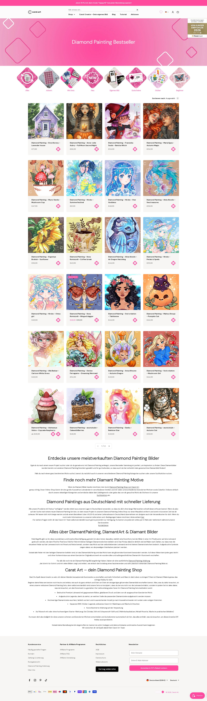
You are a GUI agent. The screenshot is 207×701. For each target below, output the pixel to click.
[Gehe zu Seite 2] (109, 446)
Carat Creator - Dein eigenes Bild (93, 14)
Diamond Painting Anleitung (39, 666)
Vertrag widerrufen (107, 669)
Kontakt (31, 654)
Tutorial (123, 14)
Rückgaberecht (34, 662)
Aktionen (135, 14)
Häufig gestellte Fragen (37, 650)
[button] (167, 12)
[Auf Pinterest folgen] (40, 680)
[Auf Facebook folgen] (29, 680)
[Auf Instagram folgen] (35, 680)
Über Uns (31, 670)
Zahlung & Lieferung (36, 658)
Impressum (100, 654)
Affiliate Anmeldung (67, 658)
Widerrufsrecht (102, 662)
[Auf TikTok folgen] (46, 680)
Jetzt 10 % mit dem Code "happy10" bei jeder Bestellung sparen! (104, 3)
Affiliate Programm (67, 650)
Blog (114, 14)
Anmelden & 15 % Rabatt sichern (154, 668)
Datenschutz (101, 658)
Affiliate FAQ (65, 654)
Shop (70, 14)
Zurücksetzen (129, 10)
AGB (97, 650)
